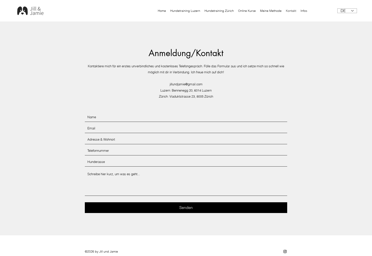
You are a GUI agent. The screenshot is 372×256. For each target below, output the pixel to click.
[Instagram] (285, 251)
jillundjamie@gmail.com (186, 84)
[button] (271, 11)
